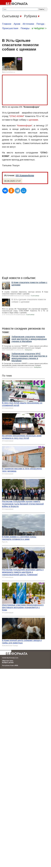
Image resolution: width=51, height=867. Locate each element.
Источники (28, 24)
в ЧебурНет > (39, 28)
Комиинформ (24, 125)
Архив (17, 24)
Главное (6, 24)
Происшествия (10, 28)
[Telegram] (17, 190)
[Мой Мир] (23, 190)
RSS (16, 665)
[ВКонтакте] (5, 190)
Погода (40, 24)
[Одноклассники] (11, 190)
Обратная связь (7, 661)
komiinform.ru (10, 72)
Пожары (25, 28)
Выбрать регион (8, 662)
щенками (33, 120)
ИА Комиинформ (25, 175)
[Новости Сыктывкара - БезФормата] (14, 3)
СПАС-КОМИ (17, 116)
